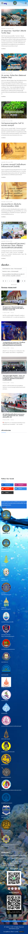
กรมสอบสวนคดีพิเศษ (5, 815)
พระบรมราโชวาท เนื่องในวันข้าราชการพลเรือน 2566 (11, 205)
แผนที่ (23, 921)
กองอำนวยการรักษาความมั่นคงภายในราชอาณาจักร (11, 790)
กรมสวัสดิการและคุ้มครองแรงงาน (8, 649)
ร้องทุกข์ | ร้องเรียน (12, 457)
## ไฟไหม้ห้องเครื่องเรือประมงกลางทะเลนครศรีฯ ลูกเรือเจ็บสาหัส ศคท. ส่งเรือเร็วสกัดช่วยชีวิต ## (13, 415)
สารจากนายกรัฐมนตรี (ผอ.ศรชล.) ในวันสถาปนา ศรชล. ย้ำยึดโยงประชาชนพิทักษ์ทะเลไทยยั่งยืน (13, 245)
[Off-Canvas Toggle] (26, 3)
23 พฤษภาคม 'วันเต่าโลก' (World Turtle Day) (13, 31)
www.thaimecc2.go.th (14, 928)
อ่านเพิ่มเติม (4, 466)
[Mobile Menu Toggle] (2, 3)
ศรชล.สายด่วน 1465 (13, 436)
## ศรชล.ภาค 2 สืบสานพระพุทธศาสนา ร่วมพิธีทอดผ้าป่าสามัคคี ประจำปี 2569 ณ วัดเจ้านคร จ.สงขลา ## (13, 308)
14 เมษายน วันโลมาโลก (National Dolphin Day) (13, 76)
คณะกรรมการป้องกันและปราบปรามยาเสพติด (10, 844)
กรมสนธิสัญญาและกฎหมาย (6, 803)
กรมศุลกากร (3, 607)
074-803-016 (9, 860)
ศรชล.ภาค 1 (3, 535)
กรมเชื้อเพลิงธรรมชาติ (5, 687)
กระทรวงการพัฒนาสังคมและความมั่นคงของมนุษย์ (11, 726)
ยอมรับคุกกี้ (3, 507)
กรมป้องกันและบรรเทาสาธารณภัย (7, 751)
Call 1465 (6, 444)
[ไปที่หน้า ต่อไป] (22, 281)
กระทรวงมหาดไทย (4, 764)
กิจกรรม (12, 312)
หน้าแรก (5, 921)
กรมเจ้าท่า (3, 578)
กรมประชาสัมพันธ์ (4, 700)
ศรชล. (2, 520)
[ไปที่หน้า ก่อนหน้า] (5, 281)
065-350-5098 (18, 862)
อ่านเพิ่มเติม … (3, 48)
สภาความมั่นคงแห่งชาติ (5, 830)
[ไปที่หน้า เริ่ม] (3, 281)
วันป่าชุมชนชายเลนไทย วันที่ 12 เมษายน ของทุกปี (12, 124)
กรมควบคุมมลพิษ (4, 675)
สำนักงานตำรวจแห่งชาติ (6, 777)
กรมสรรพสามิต (4, 713)
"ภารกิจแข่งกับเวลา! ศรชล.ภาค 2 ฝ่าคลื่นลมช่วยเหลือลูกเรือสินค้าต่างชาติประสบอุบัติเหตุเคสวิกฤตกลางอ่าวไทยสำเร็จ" (14, 344)
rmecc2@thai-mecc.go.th (13, 863)
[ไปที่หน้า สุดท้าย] (25, 281)
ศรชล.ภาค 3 (3, 549)
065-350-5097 (10, 862)
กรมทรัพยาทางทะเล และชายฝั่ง (7, 622)
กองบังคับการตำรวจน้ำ (5, 634)
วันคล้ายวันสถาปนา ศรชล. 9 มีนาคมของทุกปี (12, 268)
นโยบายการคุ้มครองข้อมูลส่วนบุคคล (14, 921)
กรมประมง (3, 593)
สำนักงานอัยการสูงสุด (5, 739)
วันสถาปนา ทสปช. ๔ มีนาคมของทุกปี (10, 271)
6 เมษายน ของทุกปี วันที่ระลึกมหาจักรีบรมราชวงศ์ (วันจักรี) (13, 165)
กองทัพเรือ (3, 564)
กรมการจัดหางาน (4, 662)
